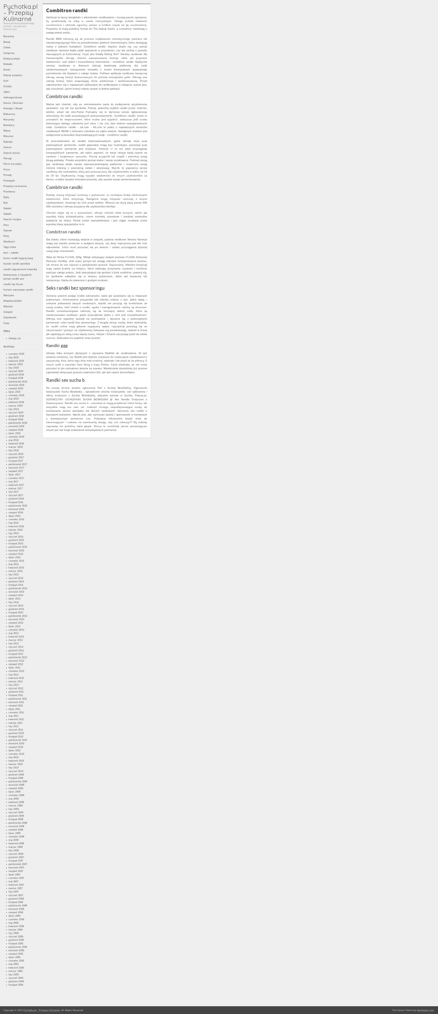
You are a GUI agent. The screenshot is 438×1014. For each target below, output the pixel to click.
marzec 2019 (16, 406)
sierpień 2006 (16, 912)
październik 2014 (18, 588)
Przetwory (9, 191)
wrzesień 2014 (16, 592)
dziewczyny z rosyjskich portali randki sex (17, 276)
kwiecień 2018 (16, 443)
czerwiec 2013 (16, 630)
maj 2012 (14, 675)
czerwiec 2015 (16, 561)
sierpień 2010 (16, 747)
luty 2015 (14, 574)
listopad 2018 (16, 419)
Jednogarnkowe (12, 97)
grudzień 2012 (16, 650)
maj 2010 (14, 757)
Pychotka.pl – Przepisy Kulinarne (20, 13)
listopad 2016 (16, 502)
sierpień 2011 (16, 706)
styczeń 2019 (16, 412)
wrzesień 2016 (16, 509)
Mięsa (7, 130)
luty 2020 (14, 368)
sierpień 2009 (16, 788)
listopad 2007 (16, 861)
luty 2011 (13, 726)
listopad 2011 (16, 695)
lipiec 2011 (14, 709)
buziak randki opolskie (16, 263)
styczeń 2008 (16, 854)
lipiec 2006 (15, 916)
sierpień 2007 (16, 871)
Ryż (5, 202)
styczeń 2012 (16, 688)
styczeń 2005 (16, 978)
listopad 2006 (16, 902)
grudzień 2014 (16, 581)
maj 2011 (13, 716)
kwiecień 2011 (16, 719)
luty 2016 (14, 533)
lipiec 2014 (15, 599)
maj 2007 (14, 881)
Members (9, 125)
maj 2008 (14, 840)
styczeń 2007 (16, 895)
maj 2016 (14, 523)
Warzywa (8, 295)
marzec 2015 (16, 571)
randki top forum (13, 284)
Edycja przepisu (12, 75)
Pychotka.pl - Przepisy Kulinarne (41, 1010)
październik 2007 (18, 864)
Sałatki (7, 208)
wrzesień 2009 (16, 785)
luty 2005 (14, 974)
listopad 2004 (16, 985)
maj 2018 (14, 440)
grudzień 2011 (16, 692)
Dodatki (7, 64)
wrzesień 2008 (16, 826)
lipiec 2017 (15, 474)
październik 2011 (18, 699)
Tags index (9, 247)
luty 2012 (14, 685)
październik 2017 (18, 464)
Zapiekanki (9, 317)
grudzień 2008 (16, 816)
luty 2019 (14, 409)
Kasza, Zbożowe (13, 103)
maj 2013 (14, 633)
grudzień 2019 (16, 374)
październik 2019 (18, 382)
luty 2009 (14, 809)
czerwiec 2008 (16, 836)
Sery (6, 225)
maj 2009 (14, 799)
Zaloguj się (15, 338)
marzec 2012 (16, 681)
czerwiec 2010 (16, 754)
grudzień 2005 (16, 940)
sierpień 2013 (16, 623)
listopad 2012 (16, 654)
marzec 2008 (16, 847)
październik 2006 (18, 905)
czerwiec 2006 (16, 919)
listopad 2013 (16, 612)
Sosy (6, 236)
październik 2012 (18, 657)
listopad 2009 (16, 778)
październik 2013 (18, 616)
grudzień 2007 (16, 857)
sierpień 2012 (16, 664)
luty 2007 (14, 892)
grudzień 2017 (16, 457)
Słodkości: (9, 241)
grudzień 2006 (16, 899)
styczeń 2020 (16, 371)
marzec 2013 (16, 640)
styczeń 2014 (16, 606)
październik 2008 (18, 823)
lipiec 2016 (15, 516)
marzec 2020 (16, 364)
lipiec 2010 (15, 750)
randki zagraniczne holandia (20, 269)
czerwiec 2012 (16, 671)
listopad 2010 (16, 737)
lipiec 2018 (15, 433)
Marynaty (9, 119)
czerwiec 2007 (16, 878)
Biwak (6, 42)
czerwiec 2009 (16, 795)
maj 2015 (14, 564)
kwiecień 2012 (16, 678)
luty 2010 (14, 767)
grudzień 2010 (16, 733)
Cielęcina (8, 53)
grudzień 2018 (16, 416)
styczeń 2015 (16, 578)
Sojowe (7, 230)
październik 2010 (18, 740)
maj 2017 (14, 481)
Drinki (6, 69)
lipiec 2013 (15, 626)
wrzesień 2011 (16, 702)
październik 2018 (18, 423)
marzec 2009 (16, 805)
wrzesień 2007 (16, 867)
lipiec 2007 (15, 874)
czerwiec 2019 (16, 395)
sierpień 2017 (16, 471)
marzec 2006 (16, 930)
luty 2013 (14, 643)
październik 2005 (18, 947)
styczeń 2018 (16, 454)
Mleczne (8, 136)
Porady (7, 175)
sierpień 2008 (16, 830)
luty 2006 (14, 933)
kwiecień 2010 (16, 761)
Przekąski (9, 180)
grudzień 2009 (16, 775)
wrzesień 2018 (16, 426)
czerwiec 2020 (16, 354)
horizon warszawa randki (18, 289)
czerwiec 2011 (16, 712)
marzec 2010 (16, 764)
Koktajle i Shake (13, 108)
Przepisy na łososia (15, 186)
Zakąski (8, 311)
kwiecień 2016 (16, 526)
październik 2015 (18, 547)
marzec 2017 (16, 488)
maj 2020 (14, 357)
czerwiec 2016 (16, 519)
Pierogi (7, 158)
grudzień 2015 (16, 540)
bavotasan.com (425, 1010)
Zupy (6, 323)
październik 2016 (18, 506)
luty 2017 (14, 492)
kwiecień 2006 (16, 926)
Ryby (6, 197)
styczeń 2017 (16, 495)
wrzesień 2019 (16, 385)
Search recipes (12, 219)
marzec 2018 (16, 447)
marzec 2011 (16, 723)
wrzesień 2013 (16, 619)
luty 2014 (14, 602)
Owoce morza (11, 152)
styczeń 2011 (16, 730)
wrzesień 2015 (16, 550)
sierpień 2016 (16, 512)
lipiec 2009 (15, 792)
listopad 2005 (16, 943)
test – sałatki (11, 252)
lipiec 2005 (15, 957)
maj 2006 (14, 923)
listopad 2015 (16, 543)
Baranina (8, 36)
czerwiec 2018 (16, 437)
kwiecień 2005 (16, 968)
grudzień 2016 (16, 499)
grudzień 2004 (16, 981)
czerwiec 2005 (16, 961)
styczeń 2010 (16, 771)
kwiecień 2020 (16, 361)
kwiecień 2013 (16, 637)
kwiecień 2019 (16, 402)
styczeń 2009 (16, 812)
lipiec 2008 (15, 833)
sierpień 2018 (16, 430)
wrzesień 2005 (16, 950)
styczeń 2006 (16, 936)
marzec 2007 (16, 888)
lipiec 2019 (15, 392)
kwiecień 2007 (16, 885)
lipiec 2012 (15, 668)
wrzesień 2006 (16, 909)
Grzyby (7, 86)
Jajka (6, 91)
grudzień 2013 (16, 609)
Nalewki (8, 141)
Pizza (6, 169)
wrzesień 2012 (16, 661)
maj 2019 (14, 399)
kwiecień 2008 (16, 843)
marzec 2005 (16, 971)
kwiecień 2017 (16, 485)
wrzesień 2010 (16, 743)
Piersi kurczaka (12, 163)
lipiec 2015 (15, 557)
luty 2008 (14, 850)
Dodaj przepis (11, 58)
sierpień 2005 (16, 954)
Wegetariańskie (12, 300)
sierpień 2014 (16, 595)
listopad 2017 (16, 461)
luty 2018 (14, 450)
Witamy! (8, 306)
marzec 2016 (16, 530)
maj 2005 (14, 964)
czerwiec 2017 (16, 478)
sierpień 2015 (16, 554)
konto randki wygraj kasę (18, 258)
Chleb (6, 47)
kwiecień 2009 (16, 802)
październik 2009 (18, 781)
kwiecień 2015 (16, 568)
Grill (5, 80)
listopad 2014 (16, 585)
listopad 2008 (16, 819)
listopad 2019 (16, 378)
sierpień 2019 (16, 388)
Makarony (9, 114)
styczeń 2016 (16, 537)
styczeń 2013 (16, 647)
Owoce (7, 147)
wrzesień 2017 (16, 468)
